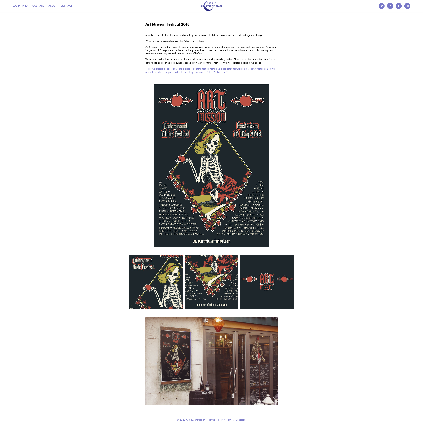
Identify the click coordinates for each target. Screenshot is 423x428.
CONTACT (66, 5)
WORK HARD (20, 5)
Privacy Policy (216, 419)
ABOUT (52, 5)
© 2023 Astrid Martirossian (191, 419)
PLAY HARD (38, 5)
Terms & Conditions (236, 419)
